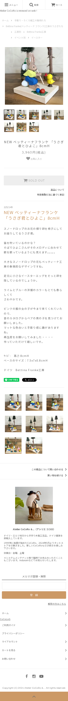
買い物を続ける (55, 475)
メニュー (13, 4)
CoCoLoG (5, 619)
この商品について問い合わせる (48, 469)
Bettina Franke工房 (36, 31)
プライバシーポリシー (13, 633)
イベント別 (20, 37)
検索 (36, 4)
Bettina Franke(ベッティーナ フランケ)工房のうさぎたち (34, 26)
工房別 (17, 31)
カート (59, 4)
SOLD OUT (36, 180)
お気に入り (36, 159)
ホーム (5, 20)
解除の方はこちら (57, 603)
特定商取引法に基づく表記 (50, 194)
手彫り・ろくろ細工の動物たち (30, 20)
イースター (36, 37)
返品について (57, 189)
